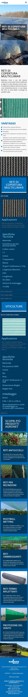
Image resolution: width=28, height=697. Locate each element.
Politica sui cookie (14, 677)
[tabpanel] (14, 244)
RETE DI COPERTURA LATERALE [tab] (10, 315)
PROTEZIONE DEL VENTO (13, 627)
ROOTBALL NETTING (9, 520)
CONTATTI (8, 673)
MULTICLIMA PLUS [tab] (6, 298)
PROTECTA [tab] (4, 413)
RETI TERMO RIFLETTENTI (10, 590)
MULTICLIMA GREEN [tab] (6, 295)
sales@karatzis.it (16, 693)
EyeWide (17, 669)
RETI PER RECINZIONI (9, 484)
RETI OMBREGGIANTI (12, 555)
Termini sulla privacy (17, 673)
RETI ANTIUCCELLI (13, 450)
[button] (26, 2)
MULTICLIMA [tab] (4, 196)
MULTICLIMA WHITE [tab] (6, 291)
